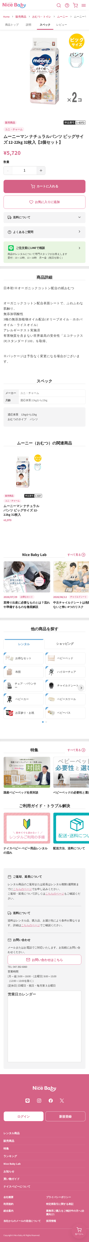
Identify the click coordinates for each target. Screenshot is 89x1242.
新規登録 (65, 1116)
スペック (45, 24)
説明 (28, 24)
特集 (6, 1148)
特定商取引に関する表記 (59, 1203)
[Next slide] (81, 688)
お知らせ (9, 1171)
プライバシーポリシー (58, 1197)
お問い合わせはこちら (47, 960)
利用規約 (8, 1203)
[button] (59, 5)
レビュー (61, 24)
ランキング (10, 1156)
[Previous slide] (8, 688)
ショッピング (65, 643)
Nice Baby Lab (12, 1163)
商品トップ (12, 24)
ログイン (23, 1116)
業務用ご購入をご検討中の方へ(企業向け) (65, 1212)
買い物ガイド (12, 1179)
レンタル (24, 644)
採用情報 (51, 1220)
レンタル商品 (12, 1133)
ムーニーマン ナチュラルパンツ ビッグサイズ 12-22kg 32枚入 (21, 510)
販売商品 (21, 16)
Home (6, 16)
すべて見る (74, 554)
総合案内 (8, 1210)
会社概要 (8, 1197)
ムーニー (62, 16)
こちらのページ (22, 889)
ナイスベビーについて (17, 1186)
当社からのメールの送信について (22, 1220)
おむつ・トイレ (41, 16)
